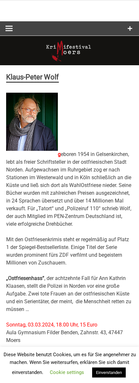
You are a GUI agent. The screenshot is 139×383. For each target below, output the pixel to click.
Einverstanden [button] (109, 372)
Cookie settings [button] (67, 372)
